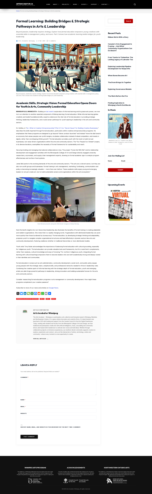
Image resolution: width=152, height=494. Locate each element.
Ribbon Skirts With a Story (118, 37)
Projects (65, 4)
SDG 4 (47, 298)
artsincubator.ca (24, 4)
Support (94, 4)
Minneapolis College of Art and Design (27, 298)
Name (22, 399)
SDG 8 (53, 298)
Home (48, 4)
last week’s (50, 111)
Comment (24, 377)
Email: (123, 161)
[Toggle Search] (135, 4)
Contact (104, 4)
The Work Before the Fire (118, 96)
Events (83, 4)
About (55, 4)
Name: (110, 161)
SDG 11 (42, 298)
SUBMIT (120, 170)
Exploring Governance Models (120, 89)
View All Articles (41, 339)
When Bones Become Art (117, 75)
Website (23, 413)
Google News (53, 288)
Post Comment (29, 436)
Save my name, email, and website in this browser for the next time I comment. (50, 427)
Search (128, 21)
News (75, 4)
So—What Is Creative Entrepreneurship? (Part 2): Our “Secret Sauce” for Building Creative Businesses (62, 128)
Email (23, 406)
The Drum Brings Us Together (119, 82)
